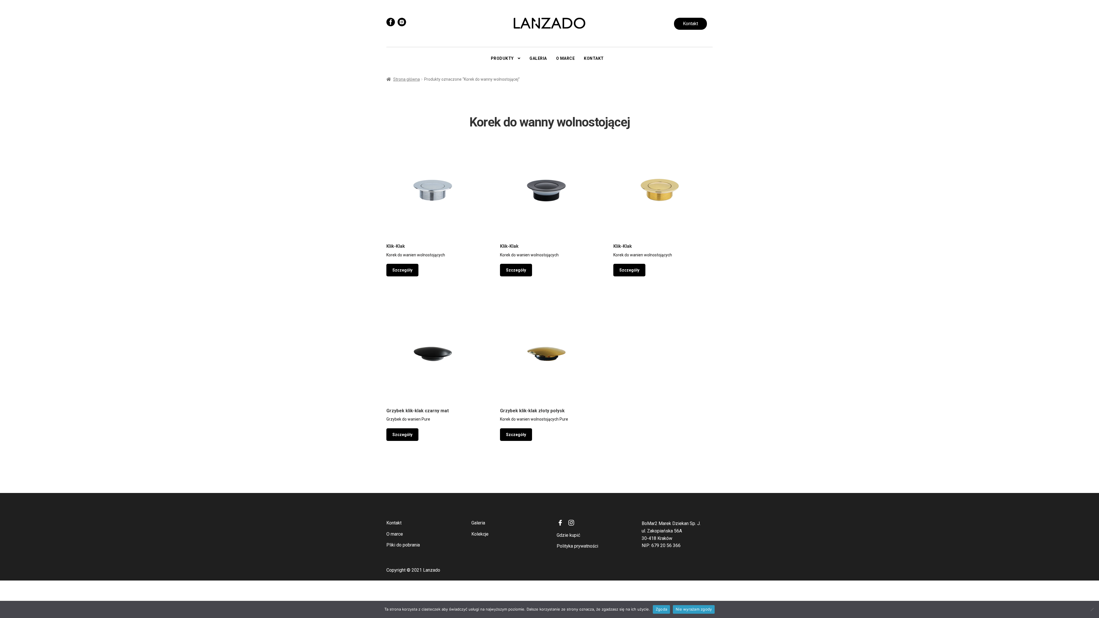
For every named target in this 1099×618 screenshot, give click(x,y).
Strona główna (406, 79)
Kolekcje (480, 534)
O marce (565, 58)
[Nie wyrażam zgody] (1092, 609)
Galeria (538, 58)
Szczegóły (402, 270)
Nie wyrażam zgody (694, 609)
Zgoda (661, 609)
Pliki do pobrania (403, 545)
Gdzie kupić (568, 535)
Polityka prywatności (577, 546)
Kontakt (690, 23)
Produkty (502, 58)
